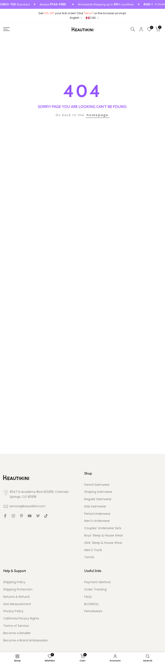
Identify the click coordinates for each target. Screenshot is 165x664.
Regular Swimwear (98, 499)
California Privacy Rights (21, 618)
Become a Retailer (17, 633)
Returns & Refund (16, 597)
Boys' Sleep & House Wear (103, 535)
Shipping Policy (14, 582)
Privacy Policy (13, 611)
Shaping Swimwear (98, 492)
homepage (97, 115)
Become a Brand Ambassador (25, 640)
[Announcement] (100, 4)
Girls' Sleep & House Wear (103, 543)
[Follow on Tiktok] (46, 515)
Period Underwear (97, 514)
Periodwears (93, 611)
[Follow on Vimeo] (38, 515)
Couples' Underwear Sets (102, 528)
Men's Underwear (97, 521)
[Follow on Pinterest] (21, 515)
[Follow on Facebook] (5, 515)
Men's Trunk (93, 550)
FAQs (88, 597)
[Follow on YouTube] (30, 515)
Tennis (89, 557)
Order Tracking (95, 589)
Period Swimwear (97, 485)
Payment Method (97, 582)
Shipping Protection (17, 589)
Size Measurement (17, 604)
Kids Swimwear (95, 506)
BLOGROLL (91, 604)
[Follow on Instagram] (13, 515)
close (161, 4)
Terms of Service (16, 626)
